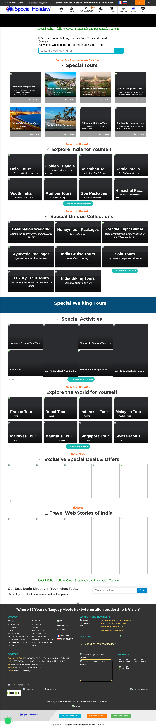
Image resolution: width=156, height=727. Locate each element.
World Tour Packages (18, 636)
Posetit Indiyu (66, 639)
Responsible (62, 629)
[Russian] (125, 2)
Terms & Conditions (16, 639)
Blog (34, 646)
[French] (120, 2)
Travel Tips (37, 627)
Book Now (25, 87)
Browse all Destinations (79, 203)
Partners (36, 624)
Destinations (13, 624)
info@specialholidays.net (37, 3)
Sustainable (62, 625)
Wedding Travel (39, 636)
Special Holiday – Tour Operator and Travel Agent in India (86, 725)
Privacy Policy (14, 633)
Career (11, 646)
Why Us (11, 621)
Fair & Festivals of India (18, 643)
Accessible (13, 627)
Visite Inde (64, 636)
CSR (60, 621)
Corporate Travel (40, 633)
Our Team (36, 621)
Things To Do (13, 630)
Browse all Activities (82, 379)
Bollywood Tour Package (43, 639)
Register (139, 3)
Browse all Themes (125, 271)
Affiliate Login (121, 716)
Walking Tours (38, 630)
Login (149, 3)
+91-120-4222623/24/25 (14, 3)
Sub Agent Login (69, 716)
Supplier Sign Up (97, 716)
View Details (25, 169)
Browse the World (78, 446)
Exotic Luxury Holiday (42, 643)
